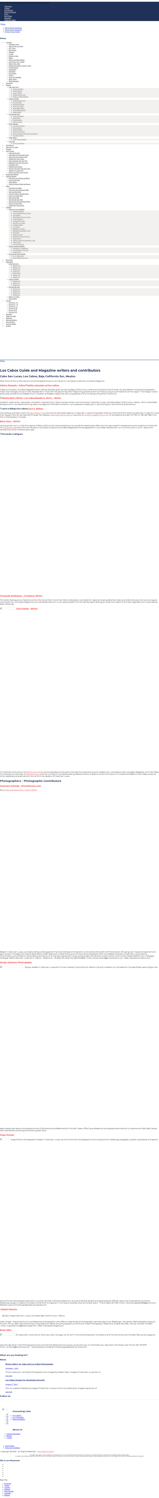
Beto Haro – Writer (10, 421)
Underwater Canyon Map (16, 205)
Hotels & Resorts (10, 12)
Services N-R (13, 310)
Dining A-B (16, 266)
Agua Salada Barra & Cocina (22, 213)
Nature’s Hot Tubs (14, 64)
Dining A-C (16, 289)
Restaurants (9, 262)
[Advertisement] (79, 343)
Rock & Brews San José (20, 258)
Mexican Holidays (19, 1419)
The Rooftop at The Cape (21, 250)
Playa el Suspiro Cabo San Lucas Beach (25, 134)
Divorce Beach (17, 91)
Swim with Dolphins (15, 77)
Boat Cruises (12, 50)
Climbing (11, 52)
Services (8, 300)
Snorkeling (12, 71)
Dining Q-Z (16, 285)
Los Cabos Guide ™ (45, 1452)
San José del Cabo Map (16, 200)
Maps (7, 186)
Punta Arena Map (14, 198)
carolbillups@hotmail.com (96, 415)
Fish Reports (8, 10)
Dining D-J (16, 291)
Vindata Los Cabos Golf (16, 170)
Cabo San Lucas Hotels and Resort (19, 178)
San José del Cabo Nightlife (17, 254)
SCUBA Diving (13, 67)
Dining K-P (16, 293)
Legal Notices (9, 1446)
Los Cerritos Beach (19, 126)
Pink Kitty (16, 233)
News (6, 14)
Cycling (11, 54)
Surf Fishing (12, 73)
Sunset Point (17, 252)
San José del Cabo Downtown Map (19, 201)
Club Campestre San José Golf (18, 161)
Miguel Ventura (8, 1309)
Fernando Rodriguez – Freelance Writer (21, 596)
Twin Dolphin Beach (19, 110)
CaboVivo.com (32, 774)
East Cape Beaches (18, 143)
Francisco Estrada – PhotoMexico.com (20, 786)
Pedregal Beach (17, 130)
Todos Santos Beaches (19, 139)
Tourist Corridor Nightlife (17, 246)
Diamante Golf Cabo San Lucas (18, 163)
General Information (13, 1434)
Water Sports (13, 79)
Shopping (7, 18)
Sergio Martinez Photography (16, 962)
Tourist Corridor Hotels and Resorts (20, 184)
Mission (9, 1436)
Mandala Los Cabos (19, 229)
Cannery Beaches (18, 89)
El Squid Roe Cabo (19, 221)
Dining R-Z (16, 295)
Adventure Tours (14, 44)
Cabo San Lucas (13, 87)
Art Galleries (17, 1415)
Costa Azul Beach (18, 116)
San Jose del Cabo (14, 180)
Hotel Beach (16, 118)
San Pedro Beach (18, 135)
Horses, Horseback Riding (17, 60)
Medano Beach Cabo (19, 95)
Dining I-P (16, 283)
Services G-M (13, 308)
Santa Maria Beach (18, 108)
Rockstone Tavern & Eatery (21, 236)
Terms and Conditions (12, 1448)
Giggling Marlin (18, 225)
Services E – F (13, 306)
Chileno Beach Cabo (19, 101)
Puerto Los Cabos (14, 297)
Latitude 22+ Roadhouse (20, 248)
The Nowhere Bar (18, 244)
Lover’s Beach (17, 93)
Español (8, 326)
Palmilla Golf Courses (15, 167)
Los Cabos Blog (18, 1417)
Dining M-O (17, 273)
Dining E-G (16, 269)
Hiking (11, 58)
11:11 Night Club (18, 256)
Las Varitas (16, 227)
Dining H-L (16, 271)
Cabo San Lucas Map (15, 188)
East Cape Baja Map (15, 192)
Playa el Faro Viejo (19, 132)
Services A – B (13, 302)
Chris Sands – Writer (27, 608)
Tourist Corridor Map (15, 203)
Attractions (8, 6)
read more (8, 1376)
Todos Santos (13, 137)
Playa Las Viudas (18, 106)
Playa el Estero (17, 122)
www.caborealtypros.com (61, 415)
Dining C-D (16, 267)
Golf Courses (10, 151)
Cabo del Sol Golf (14, 153)
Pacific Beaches (13, 124)
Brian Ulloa (6, 1330)
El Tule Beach (17, 102)
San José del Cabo (14, 114)
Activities (9, 42)
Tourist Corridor (14, 99)
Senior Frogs (17, 238)
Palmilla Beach (17, 120)
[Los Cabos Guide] (3, 24)
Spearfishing (12, 69)
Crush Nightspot (18, 219)
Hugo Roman (7, 1135)
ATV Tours (12, 48)
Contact (7, 8)
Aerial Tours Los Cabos (16, 46)
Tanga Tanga (17, 242)
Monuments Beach (18, 104)
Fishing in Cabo (13, 56)
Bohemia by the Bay (35, 772)
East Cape (12, 141)
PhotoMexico (9, 428)
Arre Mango (16, 215)
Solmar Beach (17, 128)
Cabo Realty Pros (37, 413)
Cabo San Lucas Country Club (18, 157)
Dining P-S (16, 275)
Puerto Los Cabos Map (16, 196)
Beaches (8, 85)
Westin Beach (17, 112)
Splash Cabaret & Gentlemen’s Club (24, 240)
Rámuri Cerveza (18, 234)
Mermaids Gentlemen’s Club (21, 231)
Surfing (11, 75)
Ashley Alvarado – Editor (13, 385)
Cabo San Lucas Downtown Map (19, 190)
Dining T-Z (16, 277)
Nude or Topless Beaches (20, 97)
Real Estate (8, 16)
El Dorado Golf (13, 165)
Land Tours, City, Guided (16, 62)
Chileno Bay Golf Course (16, 159)
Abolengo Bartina (18, 211)
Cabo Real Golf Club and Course (19, 155)
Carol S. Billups (35, 408)
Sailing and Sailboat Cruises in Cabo (20, 66)
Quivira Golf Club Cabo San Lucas (19, 168)
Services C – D (13, 304)
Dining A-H (16, 281)
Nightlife (8, 207)
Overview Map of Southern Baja (19, 194)
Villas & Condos (10, 20)
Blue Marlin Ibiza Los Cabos (22, 217)
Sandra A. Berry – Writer (48, 398)
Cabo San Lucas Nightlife (16, 209)
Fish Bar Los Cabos (19, 223)
